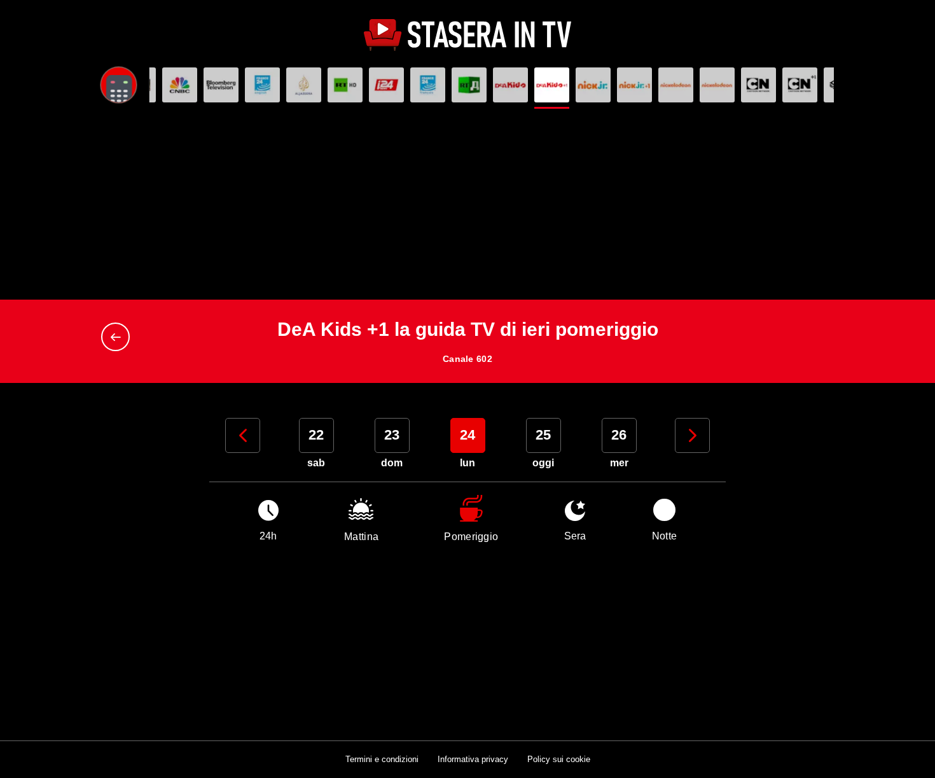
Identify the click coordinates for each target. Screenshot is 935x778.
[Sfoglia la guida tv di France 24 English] (262, 84)
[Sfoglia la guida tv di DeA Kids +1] (551, 84)
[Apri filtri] (118, 84)
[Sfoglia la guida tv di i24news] (386, 84)
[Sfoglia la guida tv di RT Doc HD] (469, 84)
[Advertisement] (467, 204)
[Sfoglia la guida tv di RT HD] (345, 84)
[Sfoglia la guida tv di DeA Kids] (510, 84)
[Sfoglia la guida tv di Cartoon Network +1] (799, 84)
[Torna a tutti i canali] (118, 337)
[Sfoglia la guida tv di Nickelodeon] (675, 84)
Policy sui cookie (558, 759)
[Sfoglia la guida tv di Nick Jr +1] (634, 84)
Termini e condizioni (382, 759)
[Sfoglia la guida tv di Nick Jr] (593, 84)
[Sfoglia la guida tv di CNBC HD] (179, 84)
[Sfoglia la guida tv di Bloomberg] (221, 84)
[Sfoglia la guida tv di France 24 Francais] (427, 84)
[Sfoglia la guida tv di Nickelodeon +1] (717, 84)
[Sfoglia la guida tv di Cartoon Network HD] (758, 84)
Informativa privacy (473, 759)
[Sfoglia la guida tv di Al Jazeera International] (303, 84)
